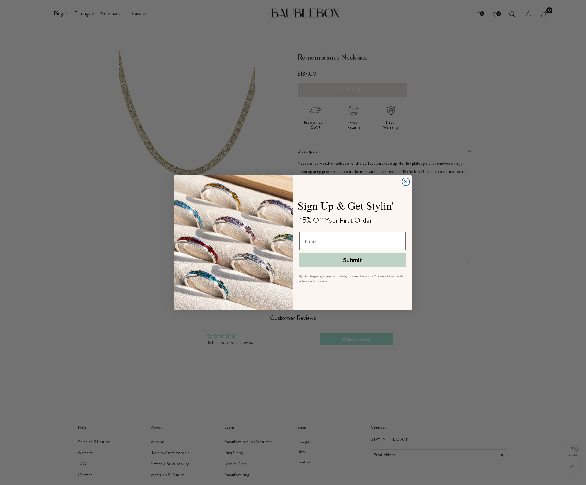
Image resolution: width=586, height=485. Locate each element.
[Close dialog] (406, 182)
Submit (352, 260)
